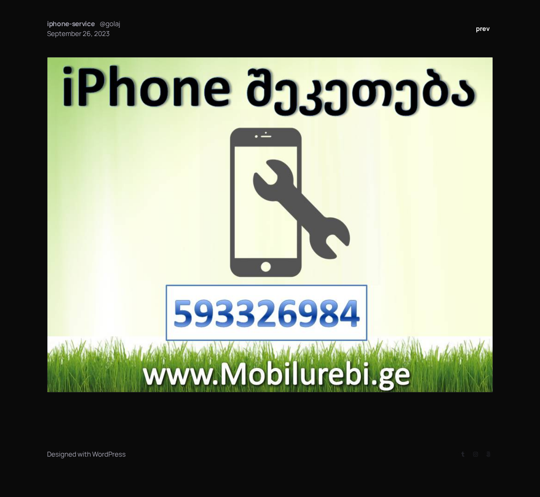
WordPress (109, 454)
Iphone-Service (71, 23)
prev (483, 28)
